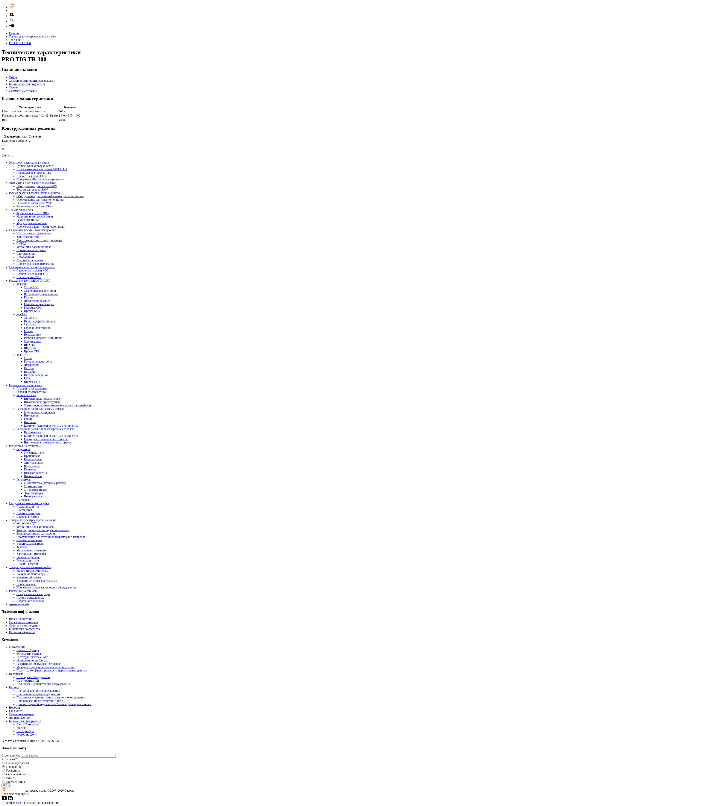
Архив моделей (19, 604)
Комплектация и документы (27, 84)
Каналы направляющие (39, 304)
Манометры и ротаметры (32, 570)
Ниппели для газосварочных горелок (48, 442)
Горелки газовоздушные (31, 388)
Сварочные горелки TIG (32, 273)
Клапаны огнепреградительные (36, 580)
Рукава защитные (27, 560)
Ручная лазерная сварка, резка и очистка (34, 192)
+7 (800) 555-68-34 (47, 740)
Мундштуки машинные (31, 223)
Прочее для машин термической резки (40, 226)
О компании (17, 646)
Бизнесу (14, 687)
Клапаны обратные (28, 577)
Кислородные (33, 459)
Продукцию (14, 766)
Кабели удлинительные (31, 553)
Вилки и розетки (27, 563)
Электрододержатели (30, 543)
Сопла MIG (31, 287)
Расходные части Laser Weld (34, 203)
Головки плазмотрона (38, 361)
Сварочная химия (27, 516)
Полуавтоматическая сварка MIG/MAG (41, 169)
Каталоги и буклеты (22, 632)
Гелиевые (30, 469)
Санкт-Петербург (27, 724)
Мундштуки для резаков (39, 412)
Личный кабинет (20, 717)
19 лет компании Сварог (32, 660)
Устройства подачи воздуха (33, 246)
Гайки (28, 418)
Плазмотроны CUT (28, 277)
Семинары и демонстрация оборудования (43, 684)
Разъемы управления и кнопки (43, 337)
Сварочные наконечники (40, 290)
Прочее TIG (31, 351)
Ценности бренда (27, 650)
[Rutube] (10, 799)
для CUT (22, 354)
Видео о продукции (21, 618)
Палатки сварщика (28, 513)
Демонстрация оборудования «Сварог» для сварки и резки (53, 704)
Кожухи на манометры (30, 574)
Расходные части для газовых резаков (40, 408)
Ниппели (30, 422)
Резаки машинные (28, 219)
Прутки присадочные (30, 597)
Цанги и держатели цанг (40, 321)
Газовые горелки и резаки (25, 385)
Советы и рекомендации (24, 625)
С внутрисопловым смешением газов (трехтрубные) (57, 405)
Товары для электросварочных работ (32, 36)
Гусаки (28, 297)
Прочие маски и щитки (31, 250)
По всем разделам (17, 763)
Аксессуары (24, 509)
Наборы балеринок (36, 375)
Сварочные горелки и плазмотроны (32, 267)
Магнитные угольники (31, 550)
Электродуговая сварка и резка (29, 162)
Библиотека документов (24, 628)
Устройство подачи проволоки (35, 526)
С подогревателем (35, 489)
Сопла (28, 358)
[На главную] (23, 7)
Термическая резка (21, 209)
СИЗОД (21, 243)
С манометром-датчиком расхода (45, 482)
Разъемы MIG (32, 307)
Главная (14, 33)
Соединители (32, 341)
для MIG (21, 284)
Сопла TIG (31, 317)
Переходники (32, 334)
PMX (27, 378)
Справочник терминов (23, 622)
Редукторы (23, 449)
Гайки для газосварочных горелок (46, 439)
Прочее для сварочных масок (35, 263)
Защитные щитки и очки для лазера (39, 240)
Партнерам (16, 673)
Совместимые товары (23, 90)
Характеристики (31, 80)
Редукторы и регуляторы (25, 445)
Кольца (28, 331)
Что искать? (9, 759)
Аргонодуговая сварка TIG (33, 172)
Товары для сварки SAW (32, 189)
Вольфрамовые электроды (33, 594)
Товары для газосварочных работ (30, 567)
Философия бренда (28, 653)
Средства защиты (27, 506)
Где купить (16, 711)
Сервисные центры (21, 714)
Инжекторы (31, 415)
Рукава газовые (26, 584)
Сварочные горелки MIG (32, 270)
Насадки (29, 371)
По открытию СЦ (27, 680)
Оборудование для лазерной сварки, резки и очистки (50, 196)
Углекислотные (34, 452)
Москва (21, 727)
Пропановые (32, 456)
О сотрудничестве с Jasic (32, 657)
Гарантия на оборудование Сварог (38, 663)
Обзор (13, 77)
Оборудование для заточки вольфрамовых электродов (51, 536)
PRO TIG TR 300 (20, 43)
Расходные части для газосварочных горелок (45, 429)
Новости (14, 707)
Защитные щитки (27, 236)
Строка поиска (11, 755)
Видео (10, 778)
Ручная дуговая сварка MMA (35, 165)
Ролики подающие (28, 557)
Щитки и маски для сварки (33, 233)
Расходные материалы (23, 590)
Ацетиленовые (33, 462)
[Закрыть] (2, 149)
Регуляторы (23, 479)
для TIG (21, 314)
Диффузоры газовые (37, 300)
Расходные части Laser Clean (34, 206)
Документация (15, 781)
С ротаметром (33, 486)
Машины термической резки (34, 216)
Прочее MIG (32, 311)
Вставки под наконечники (41, 294)
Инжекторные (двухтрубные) (42, 398)
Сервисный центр (17, 774)
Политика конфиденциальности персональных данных (51, 670)
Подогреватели (33, 496)
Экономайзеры (33, 493)
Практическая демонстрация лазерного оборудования (50, 697)
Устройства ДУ (26, 523)
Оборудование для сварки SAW (36, 186)
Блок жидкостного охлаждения (36, 533)
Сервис (13, 87)
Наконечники (32, 432)
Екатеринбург (25, 731)
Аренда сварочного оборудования (38, 690)
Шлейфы (29, 344)
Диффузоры (31, 364)
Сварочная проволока (30, 601)
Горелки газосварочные (31, 391)
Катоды (29, 368)
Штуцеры (30, 348)
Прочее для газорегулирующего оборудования (46, 587)
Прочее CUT (32, 381)
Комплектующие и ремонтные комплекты (51, 425)
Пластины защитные (29, 260)
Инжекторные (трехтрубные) (42, 402)
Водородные (32, 466)
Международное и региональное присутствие (45, 667)
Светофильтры (25, 253)
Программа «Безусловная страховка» (40, 179)
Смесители (23, 499)
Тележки (14, 39)
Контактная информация (25, 721)
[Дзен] (4, 799)
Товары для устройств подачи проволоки (42, 530)
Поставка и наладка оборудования (38, 694)
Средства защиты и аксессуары (29, 503)
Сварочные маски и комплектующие (32, 230)
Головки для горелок (37, 327)
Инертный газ (33, 476)
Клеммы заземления (29, 540)
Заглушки (30, 324)
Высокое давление (36, 472)
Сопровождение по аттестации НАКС (41, 700)
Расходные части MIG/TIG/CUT (29, 280)
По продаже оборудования (33, 677)
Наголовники (25, 257)
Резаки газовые (26, 395)
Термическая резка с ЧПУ (32, 213)
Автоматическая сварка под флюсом (32, 182)
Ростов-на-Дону (26, 734)
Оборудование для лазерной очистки (40, 199)
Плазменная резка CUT (31, 176)
